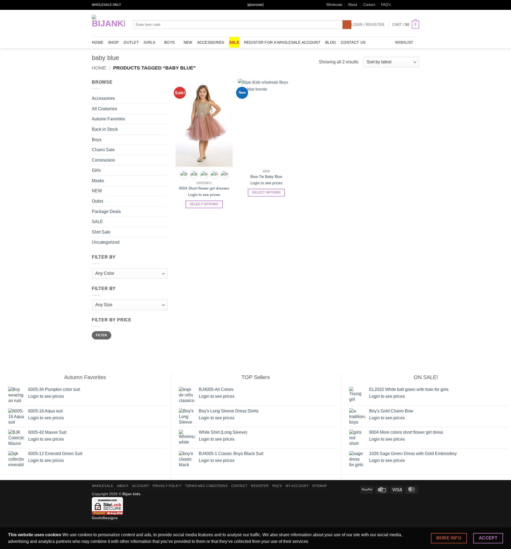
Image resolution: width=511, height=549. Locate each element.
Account (140, 486)
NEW (188, 42)
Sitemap (319, 486)
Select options (204, 204)
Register (260, 486)
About (352, 5)
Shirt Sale (101, 232)
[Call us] (411, 5)
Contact (369, 5)
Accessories (210, 42)
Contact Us (353, 42)
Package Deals (106, 211)
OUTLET (131, 42)
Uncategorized (105, 242)
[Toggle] (164, 139)
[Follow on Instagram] (401, 5)
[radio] (184, 175)
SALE (234, 42)
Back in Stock (105, 129)
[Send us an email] (406, 5)
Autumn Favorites (108, 119)
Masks (98, 180)
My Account (297, 486)
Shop (113, 42)
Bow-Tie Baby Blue (266, 176)
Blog (330, 42)
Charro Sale (103, 150)
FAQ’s (386, 5)
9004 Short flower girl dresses (204, 188)
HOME (97, 42)
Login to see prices (204, 194)
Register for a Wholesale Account (282, 42)
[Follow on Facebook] (396, 5)
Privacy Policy (167, 486)
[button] (405, 24)
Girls (149, 42)
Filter (101, 335)
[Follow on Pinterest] (416, 5)
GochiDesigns (105, 518)
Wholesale (334, 5)
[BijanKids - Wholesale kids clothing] (108, 23)
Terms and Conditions (206, 486)
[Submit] (347, 24)
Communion (103, 160)
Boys (169, 42)
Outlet (97, 201)
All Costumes (104, 108)
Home (99, 68)
